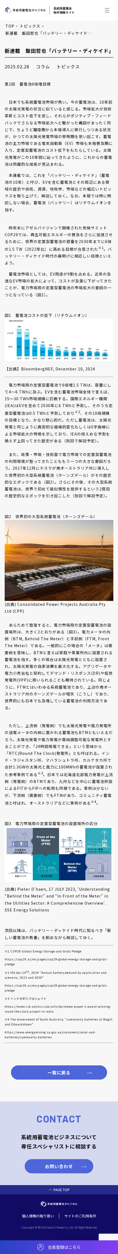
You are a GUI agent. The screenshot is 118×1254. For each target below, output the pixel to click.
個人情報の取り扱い (38, 1215)
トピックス (30, 26)
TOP (9, 26)
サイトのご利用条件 (80, 1215)
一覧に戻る (59, 1072)
